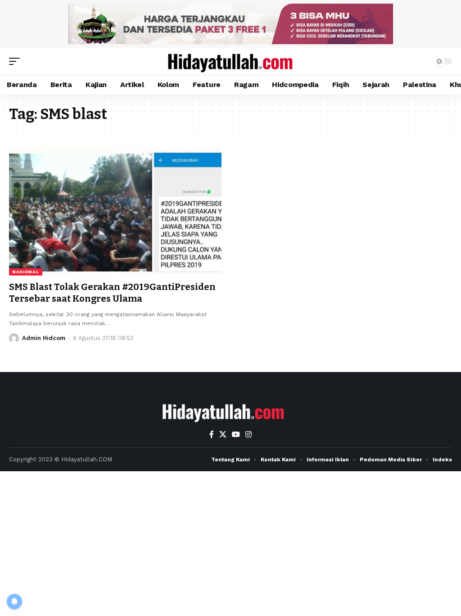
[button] (16, 61)
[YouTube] (236, 434)
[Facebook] (211, 434)
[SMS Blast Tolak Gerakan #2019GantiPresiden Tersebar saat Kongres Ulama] (115, 211)
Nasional (25, 271)
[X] (223, 434)
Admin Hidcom (43, 338)
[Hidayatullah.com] (230, 61)
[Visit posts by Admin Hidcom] (14, 338)
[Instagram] (248, 434)
